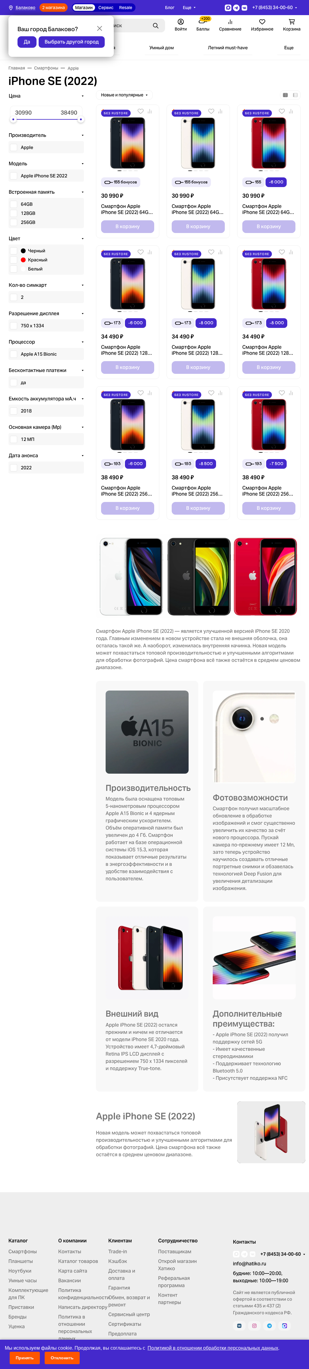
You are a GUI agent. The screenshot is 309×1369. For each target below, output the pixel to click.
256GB (28, 222)
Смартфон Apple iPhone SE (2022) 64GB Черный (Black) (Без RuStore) (126, 209)
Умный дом (161, 47)
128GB (28, 213)
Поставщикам (174, 1251)
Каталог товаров (78, 1261)
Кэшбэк (117, 1261)
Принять (25, 1357)
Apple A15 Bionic (39, 354)
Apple (27, 147)
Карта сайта (72, 1271)
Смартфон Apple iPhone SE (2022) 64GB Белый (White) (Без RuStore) (197, 209)
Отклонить (62, 1357)
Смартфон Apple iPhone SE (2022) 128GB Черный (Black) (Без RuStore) (127, 350)
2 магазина (53, 7)
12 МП (27, 439)
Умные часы (22, 1280)
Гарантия (119, 1288)
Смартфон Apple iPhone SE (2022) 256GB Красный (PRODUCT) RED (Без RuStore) (268, 491)
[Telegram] (269, 1326)
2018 (26, 411)
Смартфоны (22, 1251)
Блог (169, 7)
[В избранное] (140, 111)
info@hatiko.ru (249, 1264)
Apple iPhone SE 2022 (44, 176)
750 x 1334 (32, 325)
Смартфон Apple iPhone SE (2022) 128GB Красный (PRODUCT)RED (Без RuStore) (268, 350)
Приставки (21, 1307)
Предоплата (122, 1334)
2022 (26, 468)
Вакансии (69, 1280)
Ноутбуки (19, 1271)
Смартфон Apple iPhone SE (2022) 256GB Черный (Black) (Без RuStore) (127, 491)
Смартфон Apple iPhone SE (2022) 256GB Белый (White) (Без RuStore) (198, 491)
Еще (187, 7)
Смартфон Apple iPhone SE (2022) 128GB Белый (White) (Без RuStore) (198, 350)
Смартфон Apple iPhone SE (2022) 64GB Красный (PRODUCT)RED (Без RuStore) (267, 209)
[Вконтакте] (239, 1326)
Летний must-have (228, 47)
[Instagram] (254, 1326)
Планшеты (20, 1261)
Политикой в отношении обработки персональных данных (213, 1348)
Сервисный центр (129, 1314)
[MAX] (284, 1326)
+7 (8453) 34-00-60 (272, 7)
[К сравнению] (149, 111)
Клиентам (120, 1240)
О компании (72, 1240)
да (23, 382)
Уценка (16, 1326)
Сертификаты (124, 1324)
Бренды (17, 1317)
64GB (27, 204)
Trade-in (117, 1251)
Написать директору (82, 1307)
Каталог (18, 1240)
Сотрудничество (178, 1240)
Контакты (69, 1251)
